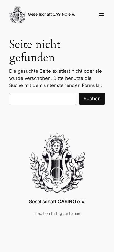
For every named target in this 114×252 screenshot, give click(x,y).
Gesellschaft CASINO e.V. (51, 14)
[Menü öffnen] (101, 14)
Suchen (92, 98)
